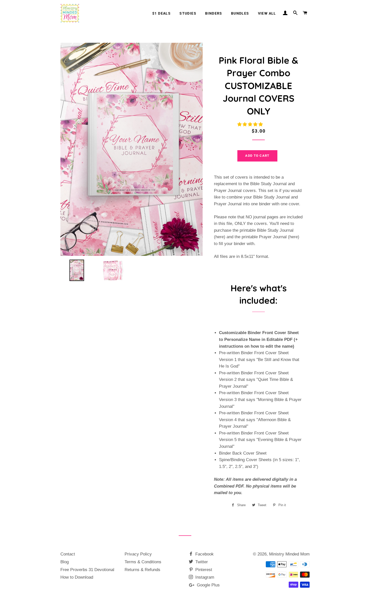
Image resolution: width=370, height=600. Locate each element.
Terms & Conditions (143, 561)
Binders (213, 13)
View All (267, 13)
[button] (250, 124)
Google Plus (208, 585)
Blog (64, 561)
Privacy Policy (138, 554)
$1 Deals (161, 13)
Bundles (240, 13)
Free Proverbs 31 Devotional (87, 569)
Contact (67, 554)
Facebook (204, 554)
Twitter (201, 561)
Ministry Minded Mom (289, 554)
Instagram (204, 577)
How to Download (76, 577)
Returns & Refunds (142, 569)
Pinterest (203, 569)
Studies (187, 13)
